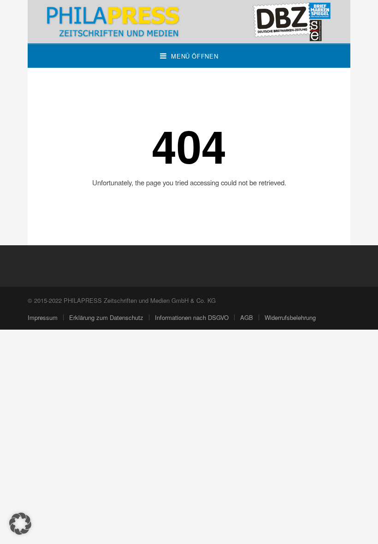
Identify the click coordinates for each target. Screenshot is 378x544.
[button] (20, 523)
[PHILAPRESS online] (189, 21)
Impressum (43, 317)
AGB (246, 317)
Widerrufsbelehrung (290, 317)
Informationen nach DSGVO (192, 317)
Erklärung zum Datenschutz (106, 317)
